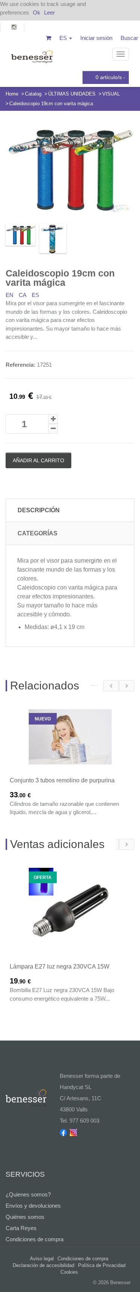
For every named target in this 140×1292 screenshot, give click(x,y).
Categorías (37, 533)
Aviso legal (42, 1258)
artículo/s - (110, 77)
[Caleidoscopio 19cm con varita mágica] (70, 168)
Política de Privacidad (101, 1265)
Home (12, 94)
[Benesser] (32, 54)
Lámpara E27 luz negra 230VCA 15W (59, 966)
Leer (49, 12)
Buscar (129, 38)
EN (9, 295)
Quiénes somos (25, 1217)
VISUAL (111, 94)
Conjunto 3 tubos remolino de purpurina (62, 780)
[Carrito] (48, 38)
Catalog (33, 94)
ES (35, 295)
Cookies (69, 1272)
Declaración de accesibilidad (43, 1265)
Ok (36, 12)
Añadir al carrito (38, 460)
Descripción (39, 510)
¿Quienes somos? (28, 1194)
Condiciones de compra (34, 1239)
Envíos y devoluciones (33, 1205)
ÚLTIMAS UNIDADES (72, 94)
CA (23, 295)
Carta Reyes (21, 1228)
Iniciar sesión (96, 38)
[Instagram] (12, 27)
